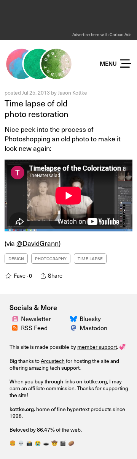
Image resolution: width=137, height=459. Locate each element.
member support (97, 347)
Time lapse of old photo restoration (36, 108)
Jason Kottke (72, 93)
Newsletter (36, 318)
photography (51, 258)
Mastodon (93, 327)
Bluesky (90, 318)
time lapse (90, 258)
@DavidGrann (37, 243)
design (16, 258)
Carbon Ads (120, 34)
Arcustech (53, 361)
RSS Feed (34, 327)
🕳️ (46, 442)
